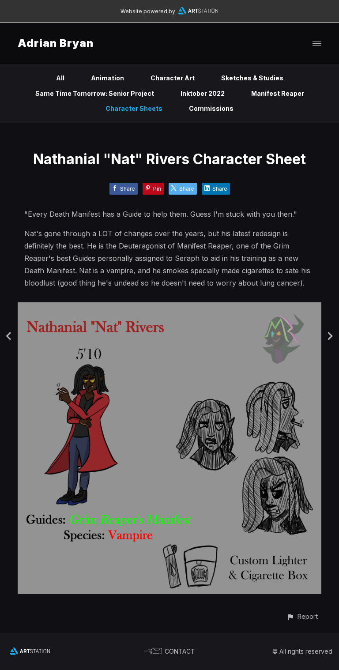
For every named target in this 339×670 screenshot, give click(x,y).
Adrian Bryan (56, 43)
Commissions (211, 108)
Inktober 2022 (203, 93)
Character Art (173, 78)
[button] (302, 616)
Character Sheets (133, 108)
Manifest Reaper (277, 93)
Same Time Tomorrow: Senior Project (94, 93)
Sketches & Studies (252, 78)
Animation (107, 78)
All (60, 78)
